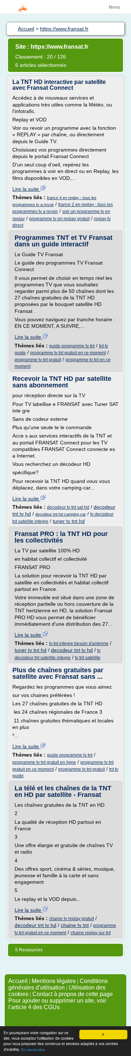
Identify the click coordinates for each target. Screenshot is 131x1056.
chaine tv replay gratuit (71, 918)
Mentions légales (54, 981)
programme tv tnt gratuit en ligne (44, 762)
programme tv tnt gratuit (38, 359)
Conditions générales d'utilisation (58, 984)
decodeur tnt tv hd (72, 650)
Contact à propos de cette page (72, 994)
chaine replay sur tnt (91, 932)
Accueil (18, 981)
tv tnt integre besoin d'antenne (78, 643)
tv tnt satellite (87, 657)
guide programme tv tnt (72, 345)
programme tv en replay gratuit (59, 218)
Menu (114, 7)
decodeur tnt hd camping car (60, 514)
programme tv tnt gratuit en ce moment (68, 352)
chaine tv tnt (75, 925)
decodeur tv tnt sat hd (68, 507)
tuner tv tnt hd (69, 521)
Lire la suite (26, 189)
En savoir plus (33, 1050)
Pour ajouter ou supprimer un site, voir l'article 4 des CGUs (57, 1003)
